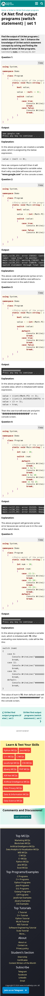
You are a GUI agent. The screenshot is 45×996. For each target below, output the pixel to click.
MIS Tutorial (22, 924)
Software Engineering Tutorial (22, 927)
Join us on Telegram (13, 990)
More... (22, 933)
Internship (22, 957)
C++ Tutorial (22, 915)
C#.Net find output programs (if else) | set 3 (11, 715)
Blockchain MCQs (22, 843)
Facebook (22, 974)
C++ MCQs (9, 756)
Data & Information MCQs (16, 794)
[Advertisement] (20, 29)
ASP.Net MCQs (10, 775)
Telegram (22, 971)
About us (22, 942)
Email (22, 980)
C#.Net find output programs (27, 10)
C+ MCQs (22, 858)
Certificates (22, 960)
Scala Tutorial (22, 930)
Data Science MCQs (13, 800)
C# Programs (22, 894)
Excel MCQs (22, 867)
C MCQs (20, 756)
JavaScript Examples (22, 897)
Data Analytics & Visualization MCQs (22, 849)
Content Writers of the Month (22, 963)
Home (3, 10)
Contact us (22, 945)
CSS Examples (22, 904)
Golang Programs (22, 891)
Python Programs (22, 882)
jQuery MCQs (10, 769)
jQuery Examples (22, 901)
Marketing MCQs (22, 840)
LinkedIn (22, 977)
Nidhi (15, 52)
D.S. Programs (22, 888)
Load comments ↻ (22, 816)
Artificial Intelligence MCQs (16, 781)
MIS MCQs (22, 852)
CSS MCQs (27, 763)
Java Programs (22, 885)
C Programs (22, 876)
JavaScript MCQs (11, 763)
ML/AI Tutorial (22, 921)
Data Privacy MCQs (13, 788)
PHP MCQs (24, 769)
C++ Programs (22, 879)
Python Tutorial (22, 918)
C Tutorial (22, 912)
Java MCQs (25, 750)
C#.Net (11, 10)
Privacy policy (22, 948)
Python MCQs (10, 750)
